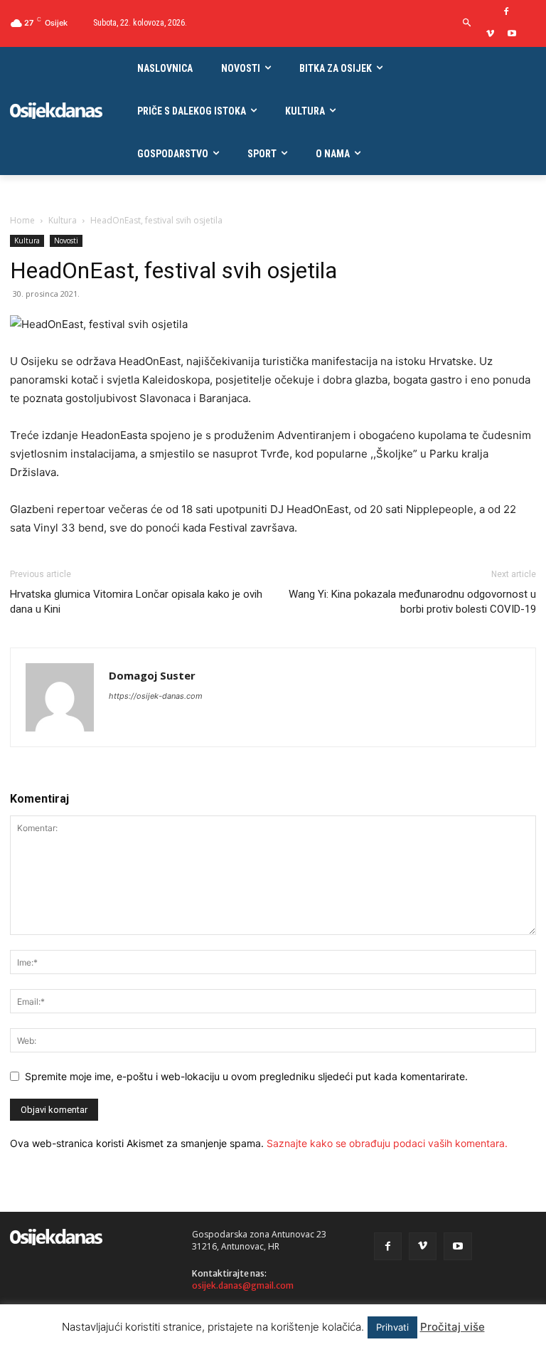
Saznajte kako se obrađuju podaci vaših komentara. (387, 1143)
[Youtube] (512, 34)
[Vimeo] (490, 34)
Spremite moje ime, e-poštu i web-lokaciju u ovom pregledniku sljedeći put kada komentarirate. (246, 1076)
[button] (467, 23)
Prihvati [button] (392, 1327)
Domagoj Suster (152, 675)
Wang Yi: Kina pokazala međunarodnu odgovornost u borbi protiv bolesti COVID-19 (412, 602)
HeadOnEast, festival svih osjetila (173, 270)
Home (22, 220)
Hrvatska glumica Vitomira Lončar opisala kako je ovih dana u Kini (136, 602)
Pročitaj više (452, 1326)
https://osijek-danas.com (156, 696)
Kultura (62, 220)
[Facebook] (506, 12)
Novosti (66, 240)
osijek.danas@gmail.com (243, 1285)
